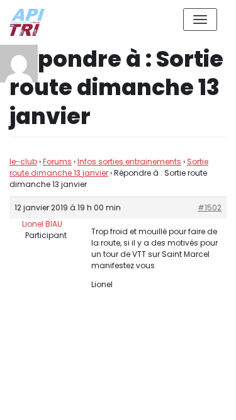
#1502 (210, 207)
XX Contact (198, 400)
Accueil (139, 400)
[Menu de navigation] (200, 19)
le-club (23, 161)
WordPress (144, 354)
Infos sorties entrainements (129, 161)
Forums (57, 161)
